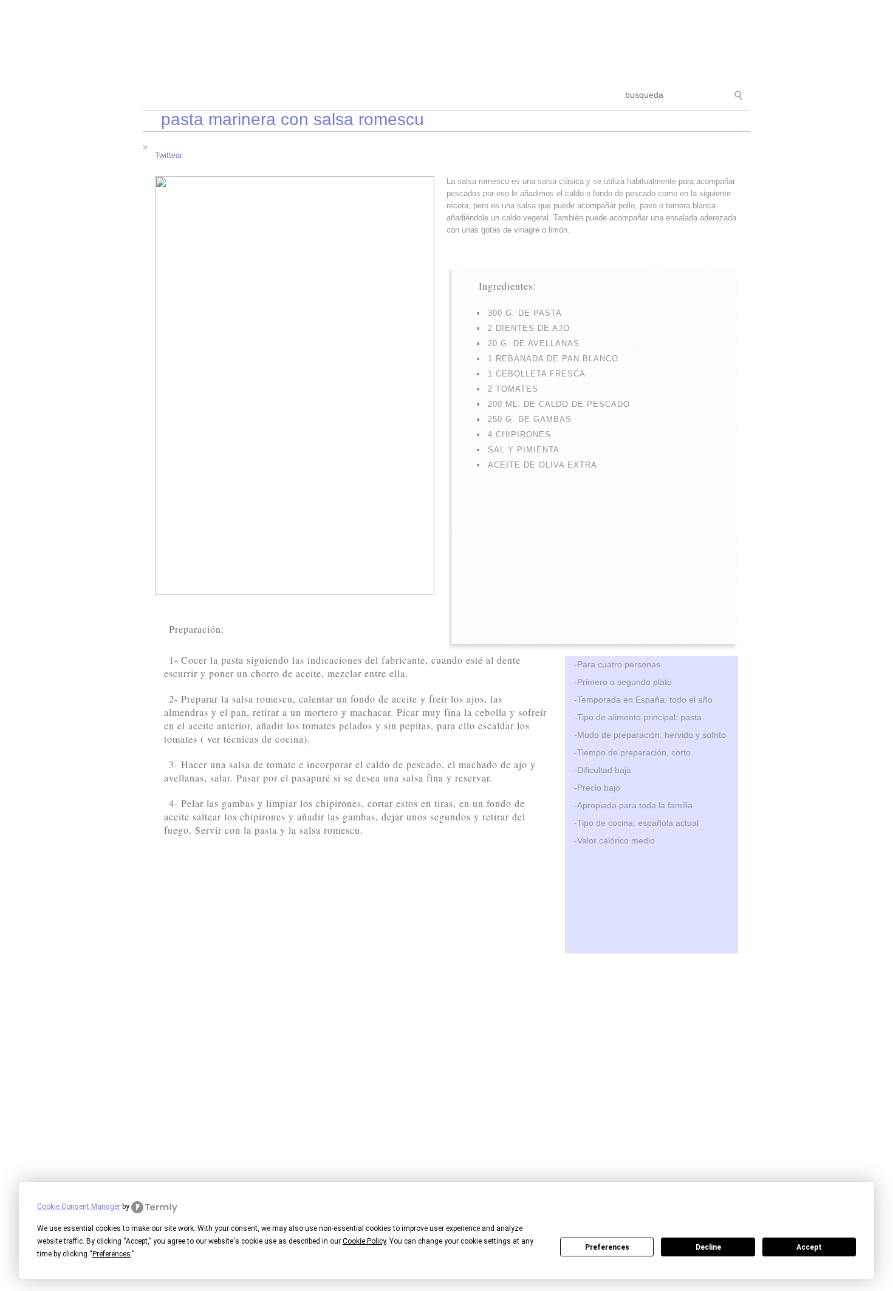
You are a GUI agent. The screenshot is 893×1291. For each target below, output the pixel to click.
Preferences (607, 1247)
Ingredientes (401, 95)
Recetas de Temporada (230, 95)
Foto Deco (507, 95)
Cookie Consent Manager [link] (78, 1206)
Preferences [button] (111, 1254)
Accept (809, 1247)
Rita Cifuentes (446, 41)
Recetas (456, 95)
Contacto (559, 95)
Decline (708, 1247)
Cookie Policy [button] (364, 1241)
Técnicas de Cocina (325, 95)
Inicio (162, 95)
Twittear (168, 155)
